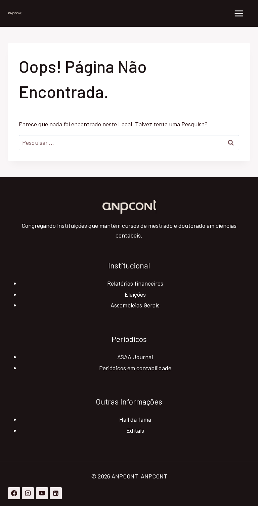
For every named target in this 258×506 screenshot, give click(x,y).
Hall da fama (135, 419)
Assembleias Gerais (135, 305)
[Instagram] (28, 493)
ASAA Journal (135, 357)
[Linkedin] (56, 493)
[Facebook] (14, 493)
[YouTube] (42, 493)
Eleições (135, 294)
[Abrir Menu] (239, 13)
